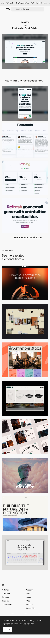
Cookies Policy (28, 624)
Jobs (28, 593)
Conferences (7, 604)
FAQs (28, 601)
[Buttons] (25, 215)
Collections (6, 593)
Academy (29, 590)
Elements (5, 597)
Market (28, 597)
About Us (29, 604)
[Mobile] (25, 103)
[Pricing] (25, 178)
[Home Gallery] (25, 321)
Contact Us (30, 608)
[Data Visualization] (25, 552)
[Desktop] (25, 283)
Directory (5, 601)
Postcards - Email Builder (25, 28)
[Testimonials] (25, 140)
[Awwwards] (8, 9)
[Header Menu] (25, 398)
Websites (5, 590)
